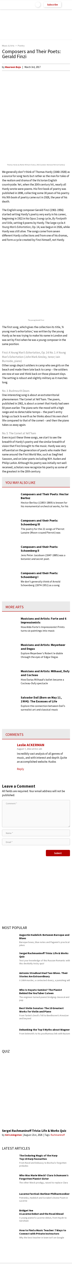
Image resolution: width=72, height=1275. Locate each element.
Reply (20, 769)
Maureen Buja (13, 67)
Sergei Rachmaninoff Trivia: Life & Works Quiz (34, 1131)
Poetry (21, 45)
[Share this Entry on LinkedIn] (51, 1269)
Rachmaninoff (58, 1134)
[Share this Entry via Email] (9, 1269)
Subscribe (52, 4)
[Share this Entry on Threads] (61, 1269)
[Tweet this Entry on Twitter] (41, 1269)
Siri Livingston (13, 1134)
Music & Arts (8, 45)
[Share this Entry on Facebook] (30, 1269)
